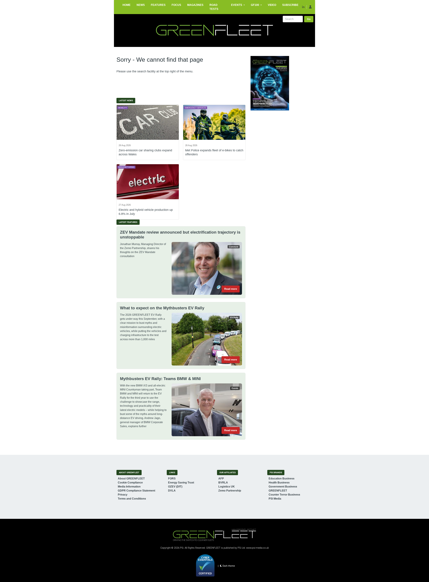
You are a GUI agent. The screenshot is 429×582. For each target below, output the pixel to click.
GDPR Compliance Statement (136, 490)
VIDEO (272, 5)
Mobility (122, 108)
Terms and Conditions (132, 498)
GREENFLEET (278, 490)
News (141, 5)
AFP (221, 478)
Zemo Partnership (229, 490)
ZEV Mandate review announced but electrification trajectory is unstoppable (180, 234)
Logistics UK (226, 486)
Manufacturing (126, 167)
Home (126, 5)
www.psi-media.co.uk (257, 547)
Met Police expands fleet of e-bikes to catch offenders (214, 152)
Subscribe (290, 5)
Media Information (129, 486)
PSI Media (275, 498)
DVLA (172, 490)
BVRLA (223, 482)
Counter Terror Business (284, 494)
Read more (230, 288)
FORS (172, 478)
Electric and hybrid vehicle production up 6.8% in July (146, 211)
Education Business (281, 478)
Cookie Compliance (130, 482)
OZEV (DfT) (175, 486)
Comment (233, 247)
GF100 (255, 5)
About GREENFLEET (131, 478)
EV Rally (234, 317)
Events (236, 5)
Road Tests (213, 7)
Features (158, 5)
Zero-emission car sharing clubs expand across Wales (145, 152)
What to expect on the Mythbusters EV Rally (162, 308)
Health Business (279, 482)
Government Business (283, 486)
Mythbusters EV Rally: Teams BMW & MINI (160, 378)
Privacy (122, 494)
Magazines (195, 5)
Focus (176, 5)
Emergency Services (195, 108)
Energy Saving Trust (181, 482)
